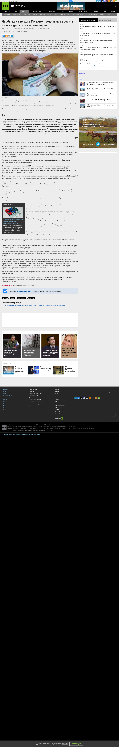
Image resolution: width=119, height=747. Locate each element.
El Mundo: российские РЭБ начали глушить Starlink (101, 105)
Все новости (98, 66)
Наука (71, 11)
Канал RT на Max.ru (104, 1)
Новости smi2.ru (5, 330)
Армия (49, 14)
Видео (113, 11)
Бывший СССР (37, 11)
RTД (71, 1)
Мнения (96, 11)
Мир (16, 11)
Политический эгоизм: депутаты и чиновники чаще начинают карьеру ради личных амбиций (34, 305)
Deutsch (57, 391)
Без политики (83, 11)
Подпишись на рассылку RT (116, 1)
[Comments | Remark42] (40, 320)
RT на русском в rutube (107, 1)
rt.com (19, 426)
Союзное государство (38, 14)
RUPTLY (57, 410)
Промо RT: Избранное (35, 393)
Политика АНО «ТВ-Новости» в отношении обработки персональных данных (30, 430)
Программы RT (33, 396)
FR (9, 1)
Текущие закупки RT (35, 400)
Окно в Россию (59, 412)
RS (19, 1)
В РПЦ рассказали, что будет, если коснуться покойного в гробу (98, 100)
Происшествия (17, 14)
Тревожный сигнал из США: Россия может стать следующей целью (100, 89)
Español (57, 397)
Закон (12, 298)
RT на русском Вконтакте (100, 1)
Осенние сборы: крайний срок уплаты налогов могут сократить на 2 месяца (13, 221)
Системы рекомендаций (36, 406)
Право (108, 14)
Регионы (55, 14)
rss (114, 1)
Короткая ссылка (73, 31)
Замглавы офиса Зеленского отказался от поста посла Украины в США (96, 55)
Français (57, 393)
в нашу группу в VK (24, 291)
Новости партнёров (35, 404)
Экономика (52, 11)
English (57, 389)
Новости (7, 11)
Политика (7, 14)
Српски (57, 399)
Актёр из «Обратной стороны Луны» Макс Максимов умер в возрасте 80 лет (98, 48)
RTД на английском (60, 406)
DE (6, 1)
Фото (105, 11)
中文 (22, 1)
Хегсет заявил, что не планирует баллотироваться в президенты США (97, 34)
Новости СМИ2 (82, 73)
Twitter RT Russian (102, 1)
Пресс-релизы (33, 389)
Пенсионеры (21, 298)
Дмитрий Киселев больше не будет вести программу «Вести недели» (100, 83)
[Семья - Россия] (71, 6)
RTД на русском (59, 408)
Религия (102, 14)
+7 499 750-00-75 (72, 428)
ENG (4, 1)
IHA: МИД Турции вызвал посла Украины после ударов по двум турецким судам (96, 62)
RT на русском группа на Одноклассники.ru (109, 1)
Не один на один (65, 14)
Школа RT (57, 414)
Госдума (5, 298)
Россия (24, 11)
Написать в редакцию (35, 402)
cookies (65, 744)
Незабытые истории (79, 14)
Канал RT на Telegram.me (97, 1)
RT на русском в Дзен (111, 1)
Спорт (62, 11)
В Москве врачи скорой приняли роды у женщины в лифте (98, 27)
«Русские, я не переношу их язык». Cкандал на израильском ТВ (101, 94)
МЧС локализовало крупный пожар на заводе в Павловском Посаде (96, 41)
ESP (16, 1)
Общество (27, 14)
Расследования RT (92, 14)
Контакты (32, 398)
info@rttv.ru (92, 428)
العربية (12, 1)
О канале (31, 391)
